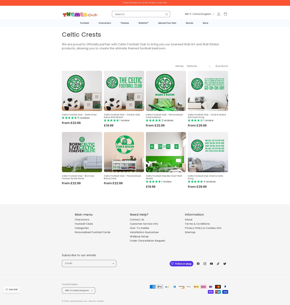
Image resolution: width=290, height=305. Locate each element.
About (189, 219)
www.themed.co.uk (78, 301)
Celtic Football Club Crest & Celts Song (205, 177)
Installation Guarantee (144, 232)
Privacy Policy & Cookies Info (203, 228)
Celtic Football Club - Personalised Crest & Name (164, 116)
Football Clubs (84, 224)
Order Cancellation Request (147, 240)
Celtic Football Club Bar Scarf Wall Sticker (164, 177)
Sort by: (180, 66)
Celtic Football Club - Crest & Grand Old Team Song (207, 116)
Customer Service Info (144, 224)
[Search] (166, 14)
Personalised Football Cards (92, 232)
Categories (82, 228)
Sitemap (190, 232)
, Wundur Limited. (96, 301)
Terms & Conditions (197, 224)
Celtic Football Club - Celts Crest (79, 115)
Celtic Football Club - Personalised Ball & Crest (122, 177)
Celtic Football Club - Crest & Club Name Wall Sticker (122, 116)
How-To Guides (139, 228)
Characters (82, 219)
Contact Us (137, 219)
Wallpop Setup (139, 236)
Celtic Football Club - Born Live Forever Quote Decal (78, 177)
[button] (225, 14)
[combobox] (141, 14)
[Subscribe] (113, 263)
